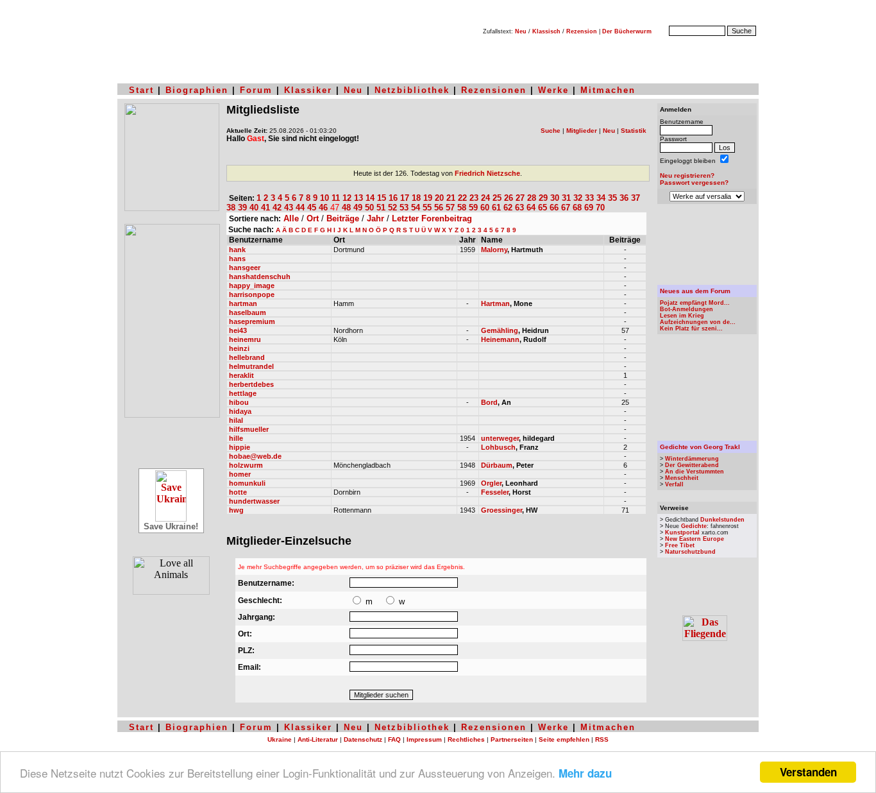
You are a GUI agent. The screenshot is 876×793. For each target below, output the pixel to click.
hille (236, 438)
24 (485, 198)
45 (311, 207)
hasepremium (252, 321)
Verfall (674, 484)
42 (277, 207)
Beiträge (342, 218)
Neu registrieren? (687, 175)
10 (324, 198)
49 (357, 207)
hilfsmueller (249, 429)
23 (473, 198)
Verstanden (808, 772)
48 (346, 207)
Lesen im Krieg (682, 315)
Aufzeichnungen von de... (698, 322)
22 (462, 198)
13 (358, 198)
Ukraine (279, 739)
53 (404, 207)
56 (438, 207)
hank (237, 249)
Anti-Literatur (318, 739)
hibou (239, 402)
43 (288, 207)
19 (427, 198)
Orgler (491, 483)
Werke (553, 90)
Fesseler (495, 492)
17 (404, 198)
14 (370, 198)
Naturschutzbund (690, 552)
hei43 (238, 330)
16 (393, 198)
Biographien (196, 90)
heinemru (245, 339)
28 (531, 198)
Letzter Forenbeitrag (432, 218)
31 (566, 198)
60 (484, 207)
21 (450, 198)
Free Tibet (680, 545)
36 (623, 198)
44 (300, 207)
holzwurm (246, 465)
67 (565, 207)
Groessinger (501, 510)
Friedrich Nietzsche (487, 173)
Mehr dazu (585, 773)
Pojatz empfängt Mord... (695, 303)
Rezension (581, 31)
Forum (256, 90)
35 (612, 198)
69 (588, 207)
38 (230, 207)
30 (554, 198)
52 (392, 207)
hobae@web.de (255, 456)
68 (577, 207)
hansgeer (244, 267)
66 (554, 207)
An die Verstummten (694, 471)
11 (336, 198)
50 (369, 207)
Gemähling (499, 330)
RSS (602, 739)
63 (519, 207)
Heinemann (500, 339)
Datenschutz (363, 739)
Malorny (494, 249)
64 (530, 207)
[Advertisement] (707, 244)
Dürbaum (496, 465)
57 (450, 207)
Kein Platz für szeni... (691, 328)
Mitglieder (581, 130)
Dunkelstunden (722, 519)
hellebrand (247, 357)
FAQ (394, 739)
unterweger (500, 438)
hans (237, 258)
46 (323, 207)
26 (508, 198)
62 (507, 207)
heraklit (241, 375)
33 (589, 198)
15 (381, 198)
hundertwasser (254, 501)
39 (242, 207)
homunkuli (247, 483)
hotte (238, 492)
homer (240, 474)
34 (600, 198)
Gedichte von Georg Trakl (700, 446)
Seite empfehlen (564, 739)
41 (265, 207)
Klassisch (546, 31)
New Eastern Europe (694, 539)
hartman (243, 303)
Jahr (375, 218)
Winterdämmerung (692, 459)
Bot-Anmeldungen (686, 309)
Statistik (633, 130)
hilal (236, 420)
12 (346, 198)
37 (635, 198)
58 (461, 207)
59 (473, 207)
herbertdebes (251, 384)
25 (497, 198)
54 (415, 207)
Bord (489, 402)
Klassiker (308, 90)
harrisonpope (251, 294)
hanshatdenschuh (260, 276)
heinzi (239, 348)
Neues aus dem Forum (695, 290)
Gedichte (694, 526)
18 (416, 198)
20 (439, 198)
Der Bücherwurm (627, 31)
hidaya (240, 411)
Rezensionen (493, 90)
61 (496, 207)
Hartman (495, 303)
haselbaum (247, 312)
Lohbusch (498, 447)
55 (427, 207)
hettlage (243, 393)
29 (543, 198)
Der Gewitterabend (692, 465)
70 (600, 207)
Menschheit (681, 478)
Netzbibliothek (412, 90)
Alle (291, 218)
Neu (520, 31)
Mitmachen (608, 90)
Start (141, 90)
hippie (239, 447)
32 (577, 198)
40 (253, 207)
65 (542, 207)
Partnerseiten (512, 739)
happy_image (251, 285)
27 (520, 198)
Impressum (424, 739)
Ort (313, 218)
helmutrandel (251, 366)
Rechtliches (466, 739)
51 (380, 207)
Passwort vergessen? (694, 182)
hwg (236, 510)
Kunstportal (682, 532)
